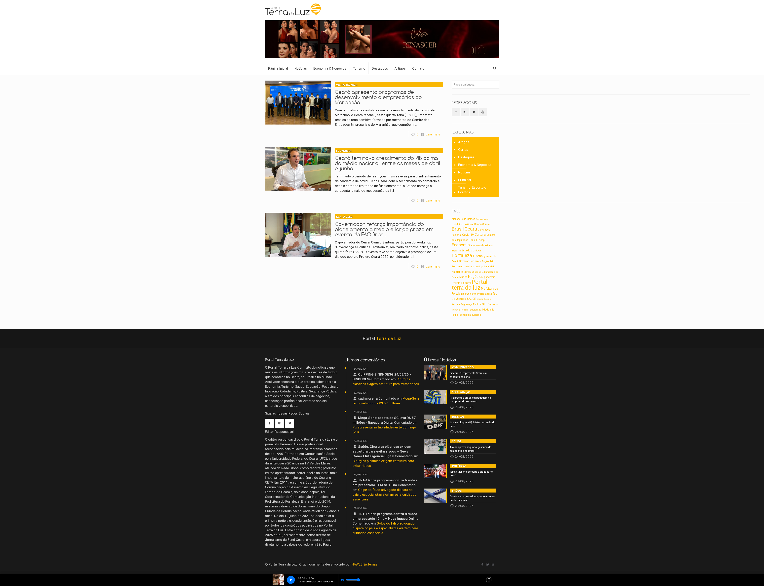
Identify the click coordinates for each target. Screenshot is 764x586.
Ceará (471, 229)
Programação (484, 293)
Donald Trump (477, 240)
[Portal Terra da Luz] (293, 9)
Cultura (480, 235)
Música (463, 277)
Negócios (475, 277)
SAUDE (471, 299)
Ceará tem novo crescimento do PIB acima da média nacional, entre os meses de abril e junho (387, 160)
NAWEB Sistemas (364, 564)
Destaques (466, 157)
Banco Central (482, 224)
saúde (480, 299)
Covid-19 (468, 235)
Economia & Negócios (474, 165)
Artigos (463, 142)
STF (484, 304)
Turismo (476, 314)
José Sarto (469, 266)
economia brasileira (482, 245)
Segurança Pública (471, 304)
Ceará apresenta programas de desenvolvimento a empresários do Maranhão (378, 94)
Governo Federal (469, 261)
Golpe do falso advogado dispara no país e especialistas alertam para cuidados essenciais (384, 494)
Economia (461, 244)
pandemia (489, 277)
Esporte (456, 250)
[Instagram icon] (493, 564)
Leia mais (433, 134)
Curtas (463, 150)
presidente (471, 293)
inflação (484, 261)
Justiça (479, 266)
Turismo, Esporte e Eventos (472, 189)
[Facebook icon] (482, 564)
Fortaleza (462, 255)
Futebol (478, 256)
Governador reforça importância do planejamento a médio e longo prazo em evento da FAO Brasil (384, 226)
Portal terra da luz (469, 284)
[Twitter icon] (487, 564)
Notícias (464, 172)
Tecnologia (465, 314)
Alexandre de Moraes (463, 219)
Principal (464, 180)
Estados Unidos (471, 250)
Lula (486, 266)
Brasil (458, 229)
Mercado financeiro (473, 272)
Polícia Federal (461, 283)
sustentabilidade (479, 309)
